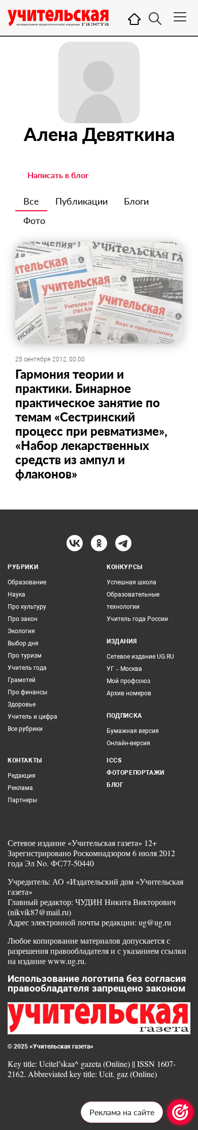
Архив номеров (129, 693)
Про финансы (27, 692)
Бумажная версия (133, 730)
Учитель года (27, 667)
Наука (16, 594)
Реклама (20, 788)
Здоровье (22, 704)
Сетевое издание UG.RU (140, 656)
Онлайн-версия (128, 743)
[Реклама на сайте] (180, 1112)
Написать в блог (58, 175)
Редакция (22, 775)
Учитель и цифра (32, 716)
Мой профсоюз (128, 681)
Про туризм (25, 655)
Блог (115, 784)
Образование (27, 582)
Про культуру (27, 606)
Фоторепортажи (135, 772)
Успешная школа (131, 582)
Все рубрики (25, 728)
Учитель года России (137, 619)
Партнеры (22, 800)
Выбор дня (23, 643)
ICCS (114, 760)
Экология (21, 631)
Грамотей (22, 680)
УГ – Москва (124, 668)
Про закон (23, 619)
